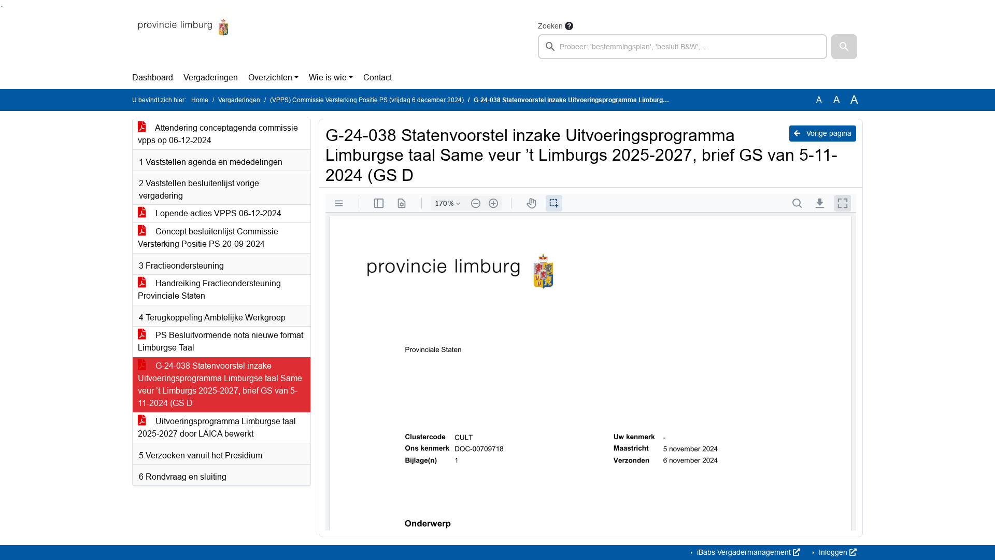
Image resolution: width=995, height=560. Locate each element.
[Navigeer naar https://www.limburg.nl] (183, 39)
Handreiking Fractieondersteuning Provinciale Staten (209, 289)
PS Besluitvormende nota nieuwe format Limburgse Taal (220, 341)
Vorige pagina (827, 133)
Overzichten (270, 77)
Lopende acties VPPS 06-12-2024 (217, 213)
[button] (844, 46)
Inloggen (833, 552)
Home (199, 100)
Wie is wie (328, 77)
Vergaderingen (210, 77)
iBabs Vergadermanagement (744, 552)
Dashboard (152, 77)
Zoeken (550, 26)
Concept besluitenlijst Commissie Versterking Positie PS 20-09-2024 (208, 237)
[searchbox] (682, 46)
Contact (377, 77)
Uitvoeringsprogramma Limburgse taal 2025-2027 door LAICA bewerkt (217, 427)
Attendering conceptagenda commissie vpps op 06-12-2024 (218, 134)
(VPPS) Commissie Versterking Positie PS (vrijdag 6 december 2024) (367, 100)
